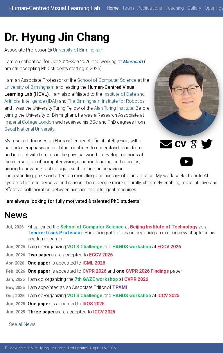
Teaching (175, 8)
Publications (149, 8)
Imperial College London (29, 122)
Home (113, 8)
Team (128, 8)
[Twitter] (207, 144)
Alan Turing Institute (113, 108)
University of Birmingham (78, 50)
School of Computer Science (106, 80)
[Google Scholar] (193, 144)
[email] (166, 144)
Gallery (194, 8)
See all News (22, 324)
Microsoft (133, 61)
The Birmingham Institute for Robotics (106, 101)
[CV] (180, 144)
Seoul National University (29, 129)
